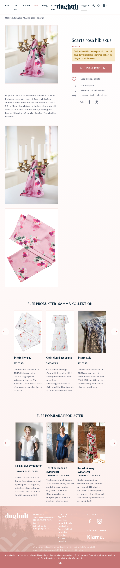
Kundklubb (63, 526)
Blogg (45, 5)
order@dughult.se (41, 528)
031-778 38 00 (39, 526)
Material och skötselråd (92, 90)
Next (114, 331)
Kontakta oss (64, 541)
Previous (5, 331)
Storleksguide (87, 85)
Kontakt (27, 5)
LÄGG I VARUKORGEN (91, 68)
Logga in (85, 5)
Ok (60, 563)
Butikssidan (16, 17)
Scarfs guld (84, 357)
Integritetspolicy (65, 523)
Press (8, 5)
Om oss (61, 538)
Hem (7, 17)
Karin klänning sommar (59, 357)
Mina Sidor (62, 535)
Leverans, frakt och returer (93, 95)
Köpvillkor (62, 520)
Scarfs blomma (22, 357)
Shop (36, 5)
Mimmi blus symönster (28, 465)
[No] (116, 559)
